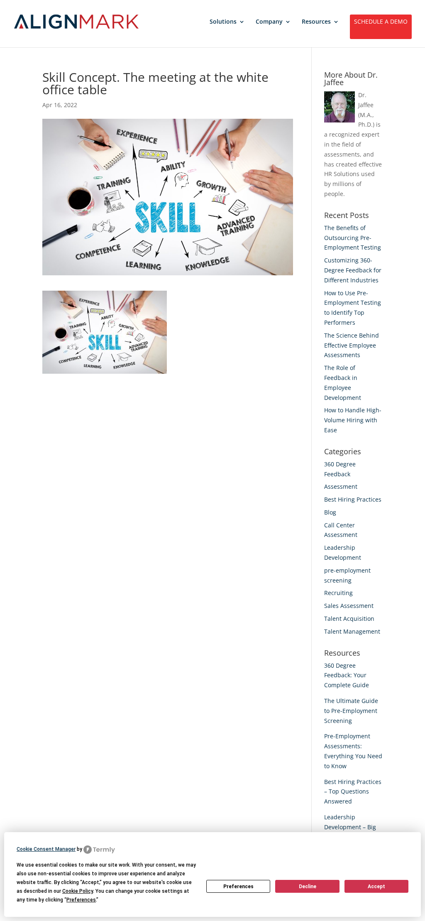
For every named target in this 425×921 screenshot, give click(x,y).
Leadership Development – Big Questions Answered (353, 827)
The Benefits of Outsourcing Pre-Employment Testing (352, 238)
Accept (376, 886)
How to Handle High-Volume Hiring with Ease (352, 420)
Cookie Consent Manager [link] (46, 849)
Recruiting (338, 593)
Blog (330, 512)
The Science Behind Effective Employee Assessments (351, 345)
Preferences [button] (81, 900)
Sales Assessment (349, 606)
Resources (316, 22)
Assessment (340, 486)
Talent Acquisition (349, 618)
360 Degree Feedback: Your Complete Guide (346, 675)
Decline (307, 886)
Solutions (223, 22)
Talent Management (352, 631)
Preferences (238, 886)
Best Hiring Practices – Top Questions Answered (352, 792)
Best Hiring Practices (352, 499)
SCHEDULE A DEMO (381, 22)
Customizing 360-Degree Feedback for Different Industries (352, 270)
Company (269, 22)
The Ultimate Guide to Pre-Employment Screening (351, 711)
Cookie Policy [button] (77, 891)
